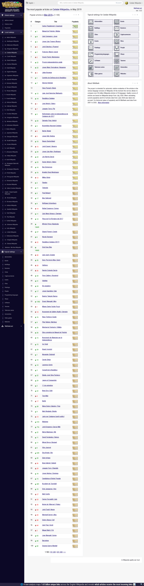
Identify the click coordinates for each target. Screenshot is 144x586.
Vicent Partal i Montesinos (50, 57)
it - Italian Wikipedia (10, 129)
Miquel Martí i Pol (48, 530)
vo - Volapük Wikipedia (11, 240)
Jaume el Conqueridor (49, 380)
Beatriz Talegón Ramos (49, 296)
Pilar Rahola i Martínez (49, 322)
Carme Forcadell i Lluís (49, 499)
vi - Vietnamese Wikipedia (12, 236)
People (7, 291)
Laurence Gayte (47, 365)
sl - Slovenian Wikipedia (11, 201)
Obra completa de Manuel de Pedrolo (54, 332)
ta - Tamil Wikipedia (10, 213)
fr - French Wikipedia (10, 98)
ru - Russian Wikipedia (11, 184)
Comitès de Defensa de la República (54, 78)
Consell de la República (49, 370)
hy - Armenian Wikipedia (11, 121)
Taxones (7, 306)
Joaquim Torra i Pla (48, 109)
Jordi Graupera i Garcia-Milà (51, 427)
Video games (8, 318)
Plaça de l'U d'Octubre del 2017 (52, 219)
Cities (6, 272)
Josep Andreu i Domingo (50, 473)
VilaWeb (44, 281)
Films (6, 283)
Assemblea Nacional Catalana (51, 126)
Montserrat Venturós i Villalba (51, 327)
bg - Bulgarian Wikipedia (11, 49)
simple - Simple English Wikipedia (11, 193)
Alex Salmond (46, 198)
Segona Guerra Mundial (49, 546)
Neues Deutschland (48, 141)
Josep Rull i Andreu (48, 136)
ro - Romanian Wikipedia (11, 180)
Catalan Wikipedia (135, 3)
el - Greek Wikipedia (10, 68)
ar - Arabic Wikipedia (10, 37)
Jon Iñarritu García (48, 157)
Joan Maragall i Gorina (49, 535)
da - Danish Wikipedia (10, 60)
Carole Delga (46, 360)
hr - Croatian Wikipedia (11, 113)
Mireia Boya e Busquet (49, 442)
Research (119, 3)
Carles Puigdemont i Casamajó (52, 26)
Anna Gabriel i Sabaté (49, 463)
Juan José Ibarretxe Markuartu (52, 93)
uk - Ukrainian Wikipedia (11, 224)
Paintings (7, 287)
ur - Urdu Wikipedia (10, 228)
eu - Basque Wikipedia (11, 87)
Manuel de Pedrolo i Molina (51, 31)
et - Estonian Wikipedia (11, 83)
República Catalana (48, 98)
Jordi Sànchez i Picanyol (50, 47)
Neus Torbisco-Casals (49, 317)
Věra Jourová (46, 448)
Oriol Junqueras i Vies (49, 489)
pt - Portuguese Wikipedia (12, 176)
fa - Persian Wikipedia (10, 91)
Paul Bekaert (46, 193)
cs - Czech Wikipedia (10, 56)
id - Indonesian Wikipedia (11, 125)
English (31, 3)
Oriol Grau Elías (47, 247)
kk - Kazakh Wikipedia (11, 140)
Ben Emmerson (47, 167)
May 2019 (48, 15)
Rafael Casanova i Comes (50, 208)
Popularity (7, 28)
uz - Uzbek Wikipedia (10, 232)
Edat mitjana (46, 458)
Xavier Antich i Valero (49, 162)
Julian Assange (47, 73)
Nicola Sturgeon (47, 237)
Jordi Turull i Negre (48, 510)
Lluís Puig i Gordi (47, 525)
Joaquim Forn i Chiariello (50, 468)
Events (6, 280)
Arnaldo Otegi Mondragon (50, 172)
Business (7, 268)
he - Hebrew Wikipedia (11, 106)
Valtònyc (45, 265)
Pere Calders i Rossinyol (50, 276)
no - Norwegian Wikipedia (12, 169)
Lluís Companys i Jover (49, 36)
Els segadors (46, 286)
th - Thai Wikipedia (10, 217)
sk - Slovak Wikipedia (10, 198)
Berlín (44, 401)
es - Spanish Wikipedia (11, 79)
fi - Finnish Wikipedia (10, 94)
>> (65, 552)
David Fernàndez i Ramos (50, 437)
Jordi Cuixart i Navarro (49, 146)
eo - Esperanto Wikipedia (11, 75)
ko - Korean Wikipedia (11, 144)
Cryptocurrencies (9, 276)
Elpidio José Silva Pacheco (51, 375)
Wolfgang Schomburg (49, 203)
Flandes (44, 183)
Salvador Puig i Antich (49, 121)
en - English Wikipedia (11, 71)
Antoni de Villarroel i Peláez (51, 504)
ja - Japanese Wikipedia (11, 133)
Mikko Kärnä (46, 177)
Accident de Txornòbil (49, 484)
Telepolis (45, 188)
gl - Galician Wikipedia (11, 102)
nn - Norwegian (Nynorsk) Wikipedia (11, 164)
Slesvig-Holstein (47, 83)
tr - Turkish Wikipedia (10, 220)
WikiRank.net (138, 8)
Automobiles (8, 257)
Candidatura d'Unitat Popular (51, 479)
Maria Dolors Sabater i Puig (51, 406)
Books (6, 260)
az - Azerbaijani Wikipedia (12, 41)
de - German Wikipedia (11, 64)
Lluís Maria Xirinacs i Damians (51, 214)
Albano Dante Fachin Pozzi (51, 307)
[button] (74, 14)
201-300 (60, 552)
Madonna (45, 422)
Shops (6, 299)
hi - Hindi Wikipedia (10, 110)
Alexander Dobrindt (48, 354)
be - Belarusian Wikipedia (11, 45)
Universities (8, 314)
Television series (9, 310)
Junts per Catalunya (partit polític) (53, 416)
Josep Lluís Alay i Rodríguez (51, 152)
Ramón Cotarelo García (49, 270)
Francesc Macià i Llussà (50, 52)
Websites (7, 322)
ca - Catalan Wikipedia (11, 52)
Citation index (8, 24)
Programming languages (11, 295)
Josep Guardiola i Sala (49, 291)
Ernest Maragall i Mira (49, 301)
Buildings (7, 264)
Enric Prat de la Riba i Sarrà (51, 260)
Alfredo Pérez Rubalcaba (50, 224)
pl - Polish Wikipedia (10, 173)
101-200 (53, 552)
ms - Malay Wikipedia (10, 155)
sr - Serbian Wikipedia (11, 205)
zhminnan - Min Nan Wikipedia (13, 247)
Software (7, 302)
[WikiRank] (12, 4)
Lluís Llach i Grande (48, 255)
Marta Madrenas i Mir (49, 432)
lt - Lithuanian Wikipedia (11, 152)
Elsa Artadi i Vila (47, 453)
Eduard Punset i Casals (49, 232)
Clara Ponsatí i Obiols (49, 88)
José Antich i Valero (48, 104)
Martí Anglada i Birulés (49, 411)
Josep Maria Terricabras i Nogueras (54, 67)
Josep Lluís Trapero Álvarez (51, 42)
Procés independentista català (52, 62)
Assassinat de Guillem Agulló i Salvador (55, 312)
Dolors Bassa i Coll (48, 520)
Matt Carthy (46, 494)
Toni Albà (45, 396)
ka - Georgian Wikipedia (11, 136)
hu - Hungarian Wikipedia (11, 117)
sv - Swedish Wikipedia (11, 209)
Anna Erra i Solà (47, 391)
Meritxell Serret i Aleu (49, 515)
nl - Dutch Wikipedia (10, 159)
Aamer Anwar (46, 131)
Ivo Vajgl (45, 344)
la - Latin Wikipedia (10, 148)
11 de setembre (47, 385)
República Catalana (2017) (50, 242)
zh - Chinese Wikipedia (11, 243)
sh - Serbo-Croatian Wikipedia (13, 188)
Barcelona (45, 541)
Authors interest (9, 20)
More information (103, 103)
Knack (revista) (47, 349)
